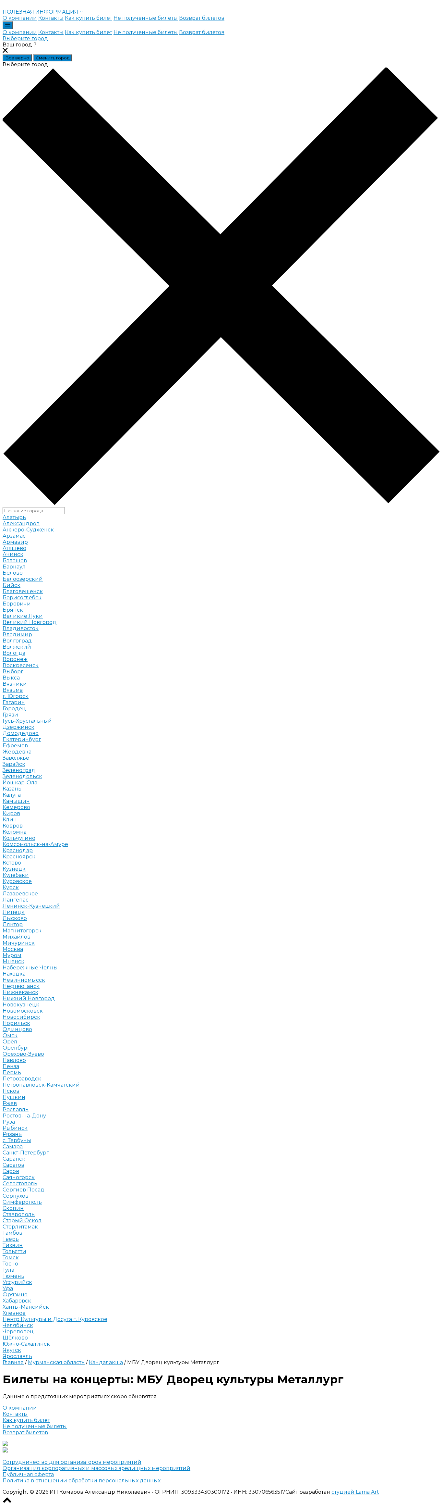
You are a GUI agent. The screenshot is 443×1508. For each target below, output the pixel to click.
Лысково (15, 918)
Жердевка (17, 752)
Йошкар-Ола (20, 782)
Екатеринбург (22, 739)
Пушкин (14, 1097)
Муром (12, 955)
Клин (10, 819)
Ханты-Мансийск (26, 1307)
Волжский (17, 647)
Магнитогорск (22, 931)
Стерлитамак (20, 1227)
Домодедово (21, 733)
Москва (13, 949)
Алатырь (14, 517)
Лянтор (13, 924)
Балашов (15, 560)
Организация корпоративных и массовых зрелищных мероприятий (96, 1468)
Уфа (8, 1288)
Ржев (10, 1103)
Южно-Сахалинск (26, 1344)
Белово (13, 573)
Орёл (10, 1042)
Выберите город (25, 38)
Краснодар (18, 850)
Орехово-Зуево (23, 1054)
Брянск (13, 610)
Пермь (12, 1072)
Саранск (14, 1159)
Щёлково (15, 1338)
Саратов (13, 1165)
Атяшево (14, 548)
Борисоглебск (22, 597)
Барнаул (14, 567)
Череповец (18, 1331)
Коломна (15, 832)
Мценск (13, 961)
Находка (14, 974)
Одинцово (17, 1029)
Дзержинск (18, 727)
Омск (10, 1035)
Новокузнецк (21, 1005)
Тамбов (12, 1233)
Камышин (16, 801)
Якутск (12, 1350)
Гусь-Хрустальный (27, 721)
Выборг (13, 671)
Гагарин (14, 702)
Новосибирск (21, 1017)
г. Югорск (16, 696)
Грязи (10, 715)
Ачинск (13, 554)
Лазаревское (20, 894)
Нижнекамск (20, 992)
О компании (20, 18)
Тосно (10, 1264)
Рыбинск (15, 1128)
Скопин (13, 1208)
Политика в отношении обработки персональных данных (82, 1480)
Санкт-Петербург (26, 1153)
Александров (21, 523)
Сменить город (52, 57)
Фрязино (15, 1294)
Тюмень (13, 1276)
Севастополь (20, 1183)
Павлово (14, 1060)
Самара (13, 1146)
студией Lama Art (355, 1492)
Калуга (12, 795)
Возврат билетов (201, 18)
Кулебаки (16, 875)
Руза (9, 1122)
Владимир (17, 634)
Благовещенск (23, 591)
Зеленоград (19, 770)
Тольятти (14, 1251)
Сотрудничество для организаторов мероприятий (72, 1462)
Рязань (12, 1134)
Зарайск (14, 764)
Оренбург (16, 1048)
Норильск (16, 1023)
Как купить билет (88, 18)
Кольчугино (19, 838)
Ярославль (17, 1356)
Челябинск (18, 1325)
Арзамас (14, 536)
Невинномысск (24, 980)
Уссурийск (17, 1282)
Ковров (13, 826)
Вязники (15, 684)
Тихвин (13, 1245)
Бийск (11, 585)
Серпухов (16, 1196)
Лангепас (16, 900)
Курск (11, 887)
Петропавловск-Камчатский (41, 1085)
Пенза (11, 1066)
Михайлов (16, 937)
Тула (8, 1270)
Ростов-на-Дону (24, 1116)
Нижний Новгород (29, 998)
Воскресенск (21, 665)
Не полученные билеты (146, 18)
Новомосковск (23, 1011)
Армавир (15, 542)
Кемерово (16, 807)
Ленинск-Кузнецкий (31, 906)
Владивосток (21, 628)
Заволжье (16, 758)
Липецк (14, 912)
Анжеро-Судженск (28, 530)
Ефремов (15, 745)
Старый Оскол (22, 1220)
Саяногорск (19, 1177)
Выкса (11, 678)
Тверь (11, 1239)
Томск (11, 1257)
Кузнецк (14, 869)
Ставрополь (19, 1214)
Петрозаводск (22, 1079)
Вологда (14, 653)
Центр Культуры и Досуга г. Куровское (55, 1319)
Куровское (17, 881)
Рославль (16, 1109)
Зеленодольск (22, 776)
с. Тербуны (17, 1140)
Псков (11, 1091)
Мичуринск (19, 943)
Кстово (12, 863)
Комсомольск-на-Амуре (35, 844)
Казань (12, 789)
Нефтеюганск (21, 986)
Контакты (51, 18)
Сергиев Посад (23, 1190)
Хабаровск (17, 1301)
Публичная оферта (28, 1474)
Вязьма (13, 690)
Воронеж (15, 659)
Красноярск (19, 857)
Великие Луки (23, 616)
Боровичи (17, 604)
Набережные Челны (30, 968)
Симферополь (22, 1202)
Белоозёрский (23, 579)
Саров (11, 1171)
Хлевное (14, 1313)
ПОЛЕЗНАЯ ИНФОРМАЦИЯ (41, 12)
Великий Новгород (29, 622)
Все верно (17, 57)
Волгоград (17, 641)
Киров (11, 813)
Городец (14, 708)
